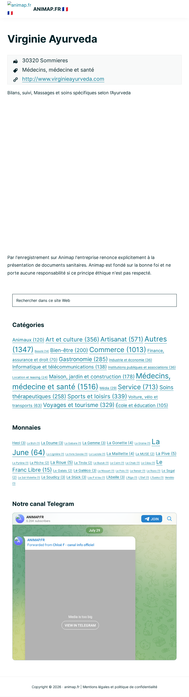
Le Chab (133, 463)
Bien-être (69, 350)
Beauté (42, 351)
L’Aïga (131, 477)
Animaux (28, 340)
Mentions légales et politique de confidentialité (120, 687)
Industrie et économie (130, 360)
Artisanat (121, 339)
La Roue (61, 462)
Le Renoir (137, 470)
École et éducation (142, 405)
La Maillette (120, 453)
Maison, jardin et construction (92, 376)
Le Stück (76, 477)
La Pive (166, 453)
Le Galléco (85, 470)
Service (138, 387)
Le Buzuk (101, 463)
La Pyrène (20, 463)
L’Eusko (157, 477)
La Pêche (39, 463)
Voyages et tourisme (78, 405)
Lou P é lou (96, 477)
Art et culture (72, 339)
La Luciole (97, 454)
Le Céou (148, 463)
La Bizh (33, 443)
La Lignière (55, 454)
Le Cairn (117, 463)
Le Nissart (106, 470)
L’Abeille (115, 477)
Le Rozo (153, 470)
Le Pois (122, 470)
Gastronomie (83, 359)
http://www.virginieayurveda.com (63, 79)
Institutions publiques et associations (142, 367)
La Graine (142, 443)
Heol (19, 443)
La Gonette (120, 442)
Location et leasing (30, 377)
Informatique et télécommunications (59, 367)
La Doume (52, 443)
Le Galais (62, 470)
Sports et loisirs (97, 396)
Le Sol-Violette (29, 477)
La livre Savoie (76, 454)
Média (108, 388)
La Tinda (83, 463)
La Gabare (72, 443)
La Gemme (94, 443)
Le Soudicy (53, 477)
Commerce (117, 349)
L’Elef (144, 477)
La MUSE (145, 454)
